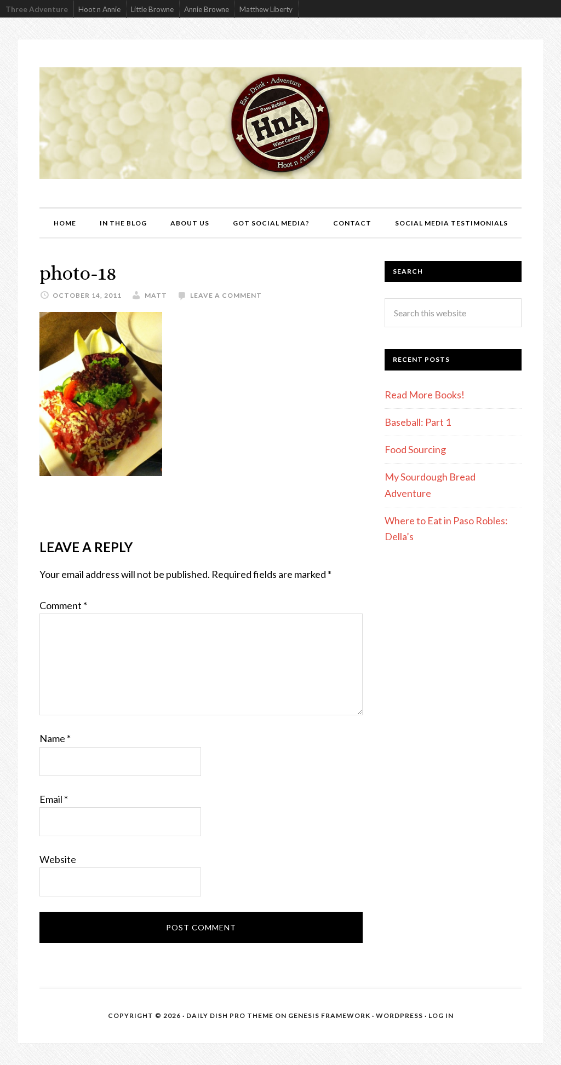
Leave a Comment (226, 295)
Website (57, 859)
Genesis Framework (329, 1015)
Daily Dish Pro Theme (229, 1015)
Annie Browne (206, 9)
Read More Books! (425, 395)
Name (55, 738)
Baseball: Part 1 (418, 422)
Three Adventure (36, 9)
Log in (441, 1015)
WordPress (399, 1015)
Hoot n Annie (99, 9)
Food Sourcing (415, 449)
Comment (63, 605)
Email (53, 799)
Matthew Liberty (266, 9)
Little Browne (152, 9)
